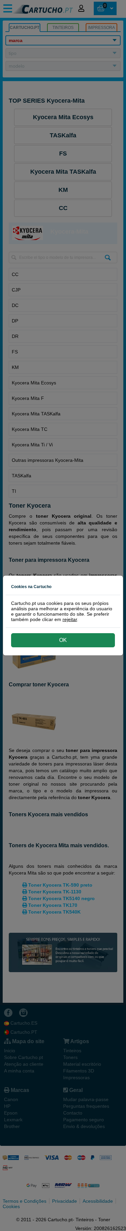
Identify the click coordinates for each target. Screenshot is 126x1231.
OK (63, 640)
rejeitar (69, 619)
